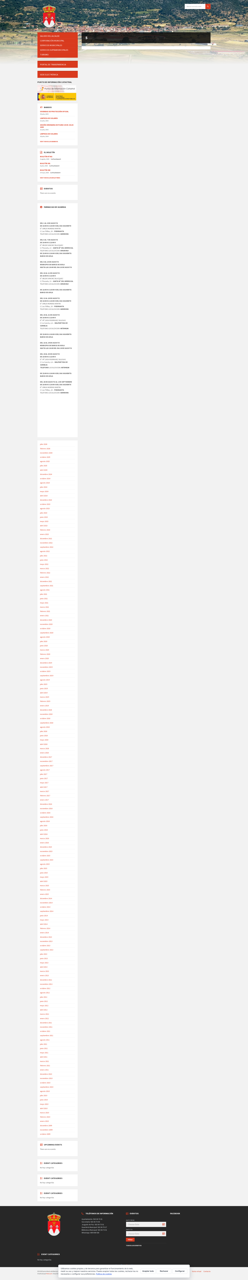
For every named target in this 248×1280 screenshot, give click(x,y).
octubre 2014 (45, 907)
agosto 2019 (45, 680)
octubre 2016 (45, 813)
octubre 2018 (45, 718)
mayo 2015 (44, 877)
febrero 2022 (45, 573)
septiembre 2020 (46, 633)
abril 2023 (43, 525)
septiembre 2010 (46, 1087)
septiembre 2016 (46, 817)
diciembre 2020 (46, 620)
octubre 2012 (45, 988)
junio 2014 (44, 915)
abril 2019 (43, 693)
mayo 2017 (44, 782)
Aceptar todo (148, 1271)
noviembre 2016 (46, 808)
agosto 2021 (45, 590)
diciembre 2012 (46, 980)
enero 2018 (44, 753)
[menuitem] (57, 36)
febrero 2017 (45, 795)
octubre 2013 (45, 945)
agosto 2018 (45, 727)
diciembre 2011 (46, 1023)
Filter (130, 1239)
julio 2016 (43, 825)
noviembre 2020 (46, 624)
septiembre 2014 (46, 911)
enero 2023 (44, 534)
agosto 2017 (45, 770)
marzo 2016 (44, 838)
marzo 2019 (44, 697)
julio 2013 (43, 954)
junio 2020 (44, 645)
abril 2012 (43, 1010)
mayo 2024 (44, 491)
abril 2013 (43, 967)
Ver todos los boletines (50, 178)
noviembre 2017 (46, 761)
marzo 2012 (44, 1014)
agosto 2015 (45, 864)
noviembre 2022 (46, 543)
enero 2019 (44, 705)
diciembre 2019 (46, 663)
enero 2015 (44, 894)
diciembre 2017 (46, 757)
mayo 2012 (44, 1005)
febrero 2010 (45, 1117)
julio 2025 (43, 465)
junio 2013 (44, 958)
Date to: (129, 1229)
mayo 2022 (44, 564)
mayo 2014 (44, 920)
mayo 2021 (44, 603)
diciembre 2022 (46, 538)
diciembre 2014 (46, 898)
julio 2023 (43, 513)
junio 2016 (44, 830)
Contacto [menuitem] (207, 1271)
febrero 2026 (45, 448)
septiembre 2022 (46, 547)
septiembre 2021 (46, 585)
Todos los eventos (133, 1245)
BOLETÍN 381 (45, 163)
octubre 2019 (45, 671)
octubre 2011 (45, 1031)
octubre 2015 (45, 855)
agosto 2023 (45, 508)
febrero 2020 (45, 654)
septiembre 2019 (46, 675)
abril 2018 (43, 744)
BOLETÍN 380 (45, 170)
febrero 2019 (45, 701)
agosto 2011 (45, 1040)
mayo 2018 (44, 740)
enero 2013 (44, 975)
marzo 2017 (44, 791)
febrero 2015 (45, 890)
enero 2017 (44, 800)
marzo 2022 (44, 568)
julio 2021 (43, 594)
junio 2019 (44, 688)
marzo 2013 (44, 971)
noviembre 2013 (46, 941)
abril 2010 (43, 1108)
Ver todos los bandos (49, 141)
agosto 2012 (45, 992)
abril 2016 (43, 834)
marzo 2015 (44, 885)
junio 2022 (44, 560)
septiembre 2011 (46, 1035)
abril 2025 (43, 470)
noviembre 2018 (46, 714)
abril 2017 (43, 787)
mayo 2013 (44, 963)
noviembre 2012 (46, 984)
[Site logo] (49, 27)
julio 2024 (43, 487)
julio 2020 (43, 641)
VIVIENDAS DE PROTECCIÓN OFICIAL (54, 111)
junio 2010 (44, 1100)
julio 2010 (43, 1095)
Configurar (180, 1271)
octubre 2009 (45, 1134)
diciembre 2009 (46, 1125)
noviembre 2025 (46, 453)
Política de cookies (104, 1274)
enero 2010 (44, 1121)
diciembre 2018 (46, 710)
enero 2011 (44, 1070)
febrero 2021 (45, 611)
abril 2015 (43, 881)
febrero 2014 (45, 928)
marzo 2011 (44, 1061)
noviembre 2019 (46, 667)
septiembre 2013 (46, 950)
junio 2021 (44, 598)
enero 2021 (44, 615)
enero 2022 (44, 577)
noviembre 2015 (46, 851)
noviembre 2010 (46, 1078)
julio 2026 (43, 444)
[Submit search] (208, 6)
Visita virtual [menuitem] (196, 1271)
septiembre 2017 (46, 765)
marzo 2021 (44, 607)
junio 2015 (44, 873)
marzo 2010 (44, 1112)
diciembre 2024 (46, 474)
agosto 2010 (45, 1091)
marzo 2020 (44, 650)
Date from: (130, 1220)
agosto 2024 (45, 483)
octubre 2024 (45, 478)
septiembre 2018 (46, 723)
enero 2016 (44, 843)
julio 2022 (43, 556)
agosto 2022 (45, 551)
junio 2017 (44, 778)
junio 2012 (44, 1001)
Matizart (49, 1274)
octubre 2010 (45, 1083)
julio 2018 (43, 731)
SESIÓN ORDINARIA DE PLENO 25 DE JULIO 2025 (56, 126)
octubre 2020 (45, 628)
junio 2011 (44, 1048)
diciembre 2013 (46, 937)
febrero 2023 (45, 530)
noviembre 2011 (46, 1027)
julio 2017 (43, 774)
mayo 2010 (44, 1104)
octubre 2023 (45, 504)
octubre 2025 (45, 457)
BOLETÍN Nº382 (46, 156)
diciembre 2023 (46, 500)
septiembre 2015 (46, 860)
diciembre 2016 (46, 804)
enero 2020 (44, 658)
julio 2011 (43, 1044)
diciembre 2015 (46, 847)
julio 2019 (43, 684)
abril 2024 (43, 496)
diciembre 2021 (46, 581)
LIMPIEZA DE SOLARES (49, 118)
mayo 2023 (44, 521)
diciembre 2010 (46, 1074)
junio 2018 (44, 735)
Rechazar (164, 1271)
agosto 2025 (45, 461)
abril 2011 (43, 1057)
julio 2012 (43, 997)
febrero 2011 (45, 1065)
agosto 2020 (45, 637)
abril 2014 (43, 924)
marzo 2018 (44, 748)
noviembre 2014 (46, 903)
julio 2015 (43, 868)
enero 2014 (44, 932)
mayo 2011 (44, 1052)
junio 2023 (44, 517)
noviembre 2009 (46, 1130)
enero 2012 (44, 1018)
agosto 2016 (45, 821)
